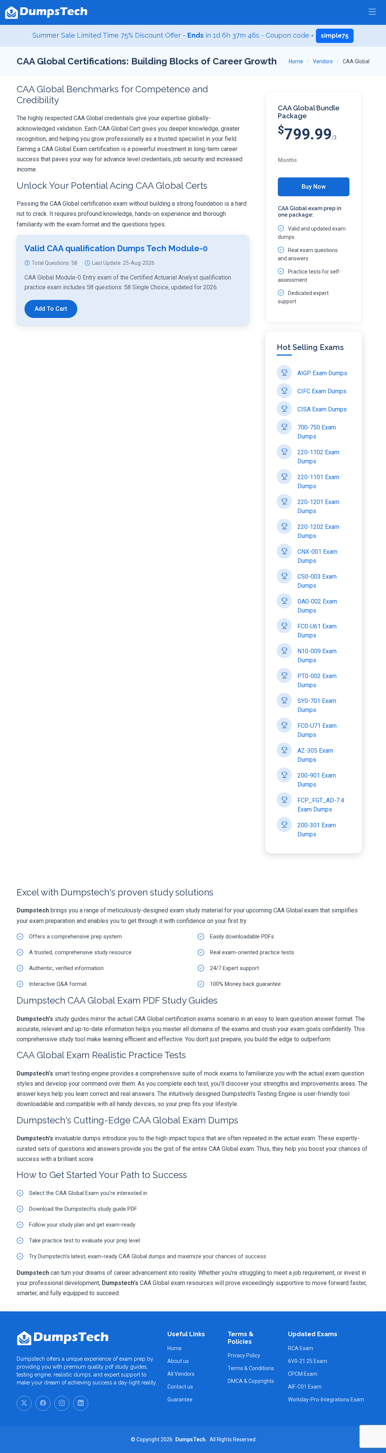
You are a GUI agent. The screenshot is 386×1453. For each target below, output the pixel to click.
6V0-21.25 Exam (307, 1361)
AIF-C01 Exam (305, 1386)
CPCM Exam (302, 1374)
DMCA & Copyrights (251, 1381)
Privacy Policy (244, 1355)
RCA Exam (300, 1348)
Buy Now (314, 186)
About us (178, 1361)
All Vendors (181, 1374)
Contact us (180, 1386)
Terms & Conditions (251, 1368)
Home (296, 61)
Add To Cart (51, 308)
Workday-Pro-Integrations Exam (326, 1399)
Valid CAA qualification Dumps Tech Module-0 (116, 248)
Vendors (323, 61)
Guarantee (180, 1399)
